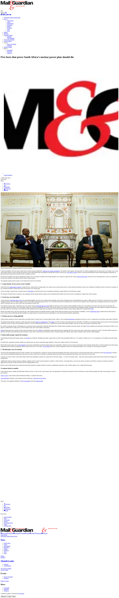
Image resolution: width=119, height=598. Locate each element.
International (7, 546)
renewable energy (8, 523)
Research (6, 589)
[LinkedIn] (4, 15)
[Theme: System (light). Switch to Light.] (3, 13)
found (27, 338)
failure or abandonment (42, 322)
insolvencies (71, 319)
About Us (6, 590)
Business (3, 557)
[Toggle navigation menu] (2, 11)
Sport (5, 553)
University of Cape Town (39, 378)
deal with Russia (107, 352)
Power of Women (8, 577)
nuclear (6, 521)
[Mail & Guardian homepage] (59, 5)
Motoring (6, 550)
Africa (5, 544)
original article (39, 381)
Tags (2, 535)
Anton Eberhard (8, 175)
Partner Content (5, 581)
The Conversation (25, 381)
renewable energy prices (16, 300)
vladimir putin (7, 525)
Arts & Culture (4, 570)
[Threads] (5, 15)
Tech (5, 552)
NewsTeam (21, 593)
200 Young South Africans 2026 (9, 536)
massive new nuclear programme (51, 271)
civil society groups (72, 272)
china (5, 518)
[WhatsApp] (9, 15)
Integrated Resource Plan (42, 306)
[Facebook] (1, 15)
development (22, 345)
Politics (2, 556)
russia (5, 524)
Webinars (6, 578)
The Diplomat (7, 565)
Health (5, 549)
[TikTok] (6, 15)
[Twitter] (7, 15)
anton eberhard (7, 517)
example (52, 322)
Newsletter (6, 588)
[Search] (6, 13)
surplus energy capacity (15, 287)
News (3, 540)
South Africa (7, 543)
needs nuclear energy (82, 276)
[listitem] (4, 533)
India (40, 330)
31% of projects (46, 346)
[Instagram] (2, 15)
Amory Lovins (4, 375)
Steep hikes (31, 291)
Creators (5, 535)
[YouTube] (10, 15)
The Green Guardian (6, 568)
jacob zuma (7, 520)
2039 (92, 308)
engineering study (94, 311)
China (2, 330)
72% (88, 326)
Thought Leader (7, 561)
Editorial (6, 564)
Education (6, 547)
